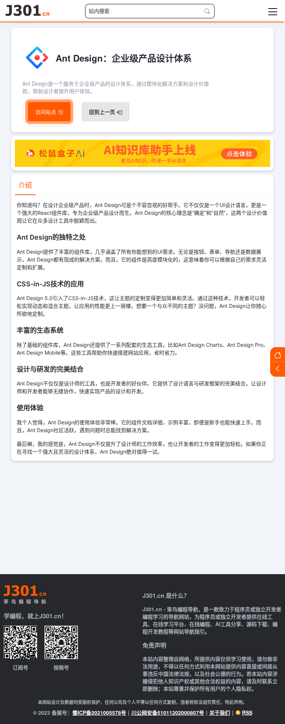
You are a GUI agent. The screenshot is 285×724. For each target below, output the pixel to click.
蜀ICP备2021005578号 (99, 712)
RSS (247, 712)
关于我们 (219, 712)
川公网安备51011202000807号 (167, 712)
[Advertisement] (142, 517)
